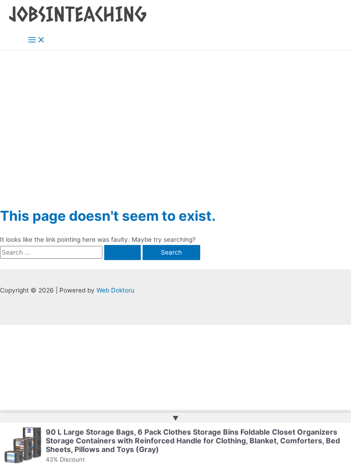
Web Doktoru (115, 290)
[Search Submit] (122, 253)
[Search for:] (71, 252)
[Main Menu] (36, 40)
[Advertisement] (175, 119)
